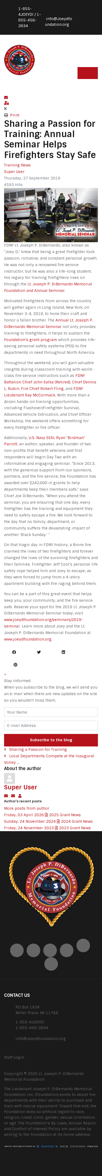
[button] (51, 97)
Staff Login (14, 1057)
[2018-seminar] (51, 214)
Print (14, 115)
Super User (14, 171)
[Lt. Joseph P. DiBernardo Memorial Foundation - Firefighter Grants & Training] (19, 59)
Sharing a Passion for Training (37, 749)
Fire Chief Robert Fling (42, 388)
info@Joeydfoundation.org (41, 1038)
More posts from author (26, 808)
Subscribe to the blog (51, 739)
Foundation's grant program (30, 339)
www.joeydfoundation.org (27, 639)
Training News (17, 165)
